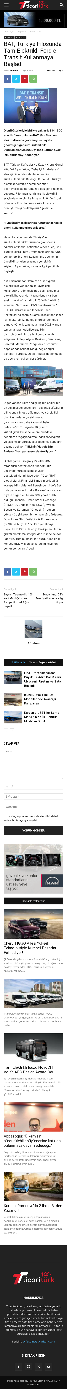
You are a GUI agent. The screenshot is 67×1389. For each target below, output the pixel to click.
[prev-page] (6, 730)
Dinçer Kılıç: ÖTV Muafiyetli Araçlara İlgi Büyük (49, 598)
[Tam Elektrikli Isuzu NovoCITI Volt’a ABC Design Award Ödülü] (33, 1048)
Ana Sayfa (9, 31)
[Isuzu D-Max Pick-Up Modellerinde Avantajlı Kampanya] (13, 699)
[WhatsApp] (33, 79)
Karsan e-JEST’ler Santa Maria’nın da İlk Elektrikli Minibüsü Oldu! (41, 717)
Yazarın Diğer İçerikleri (42, 662)
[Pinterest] (24, 79)
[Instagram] (28, 1366)
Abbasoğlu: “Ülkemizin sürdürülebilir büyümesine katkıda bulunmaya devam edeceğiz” (32, 1141)
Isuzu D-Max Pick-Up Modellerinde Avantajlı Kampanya (40, 699)
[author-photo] (33, 638)
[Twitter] (16, 79)
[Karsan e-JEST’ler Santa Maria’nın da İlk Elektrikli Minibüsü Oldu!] (13, 717)
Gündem (14, 70)
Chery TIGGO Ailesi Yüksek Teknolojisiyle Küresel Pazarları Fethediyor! (31, 948)
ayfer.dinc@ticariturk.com (39, 1341)
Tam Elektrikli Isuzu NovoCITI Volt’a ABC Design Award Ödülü (31, 1069)
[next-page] (12, 730)
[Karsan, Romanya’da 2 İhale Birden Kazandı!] (33, 1186)
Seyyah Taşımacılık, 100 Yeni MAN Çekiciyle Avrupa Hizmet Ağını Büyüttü (18, 600)
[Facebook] (7, 79)
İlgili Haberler (19, 662)
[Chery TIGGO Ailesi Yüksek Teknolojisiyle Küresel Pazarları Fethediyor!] (33, 924)
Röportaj (22, 31)
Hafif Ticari (35, 31)
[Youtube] (48, 1367)
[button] (6, 5)
